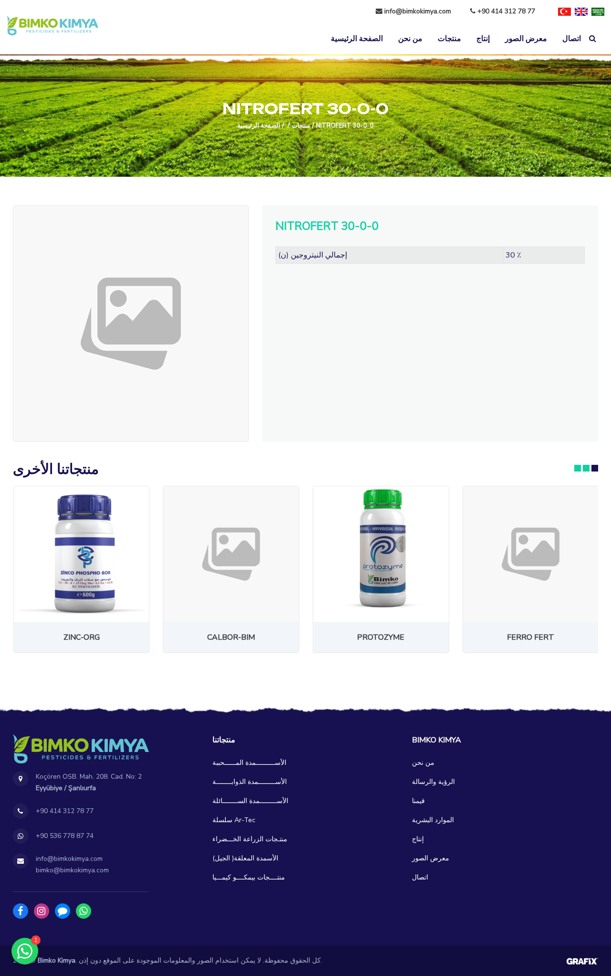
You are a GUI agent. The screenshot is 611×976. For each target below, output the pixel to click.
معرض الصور (526, 38)
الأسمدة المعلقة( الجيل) (245, 858)
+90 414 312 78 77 (505, 11)
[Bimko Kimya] (52, 25)
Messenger (62, 911)
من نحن (410, 38)
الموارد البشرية (433, 820)
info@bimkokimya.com (417, 11)
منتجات (449, 38)
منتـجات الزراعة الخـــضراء (249, 839)
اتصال (571, 38)
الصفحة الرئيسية (357, 38)
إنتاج (483, 38)
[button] (577, 468)
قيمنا (418, 800)
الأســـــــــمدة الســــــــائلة (250, 800)
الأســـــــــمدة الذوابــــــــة (249, 781)
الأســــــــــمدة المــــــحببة (249, 762)
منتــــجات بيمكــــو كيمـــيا (248, 877)
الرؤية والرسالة (433, 781)
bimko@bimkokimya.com (72, 870)
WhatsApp (83, 911)
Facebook (20, 911)
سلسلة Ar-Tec (233, 820)
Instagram (41, 911)
